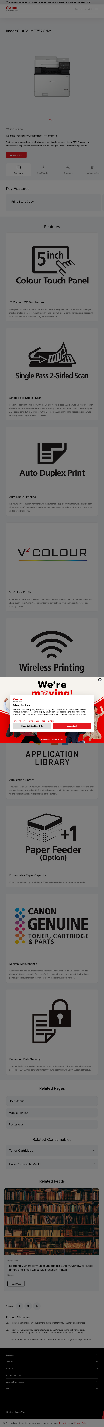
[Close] (100, 680)
